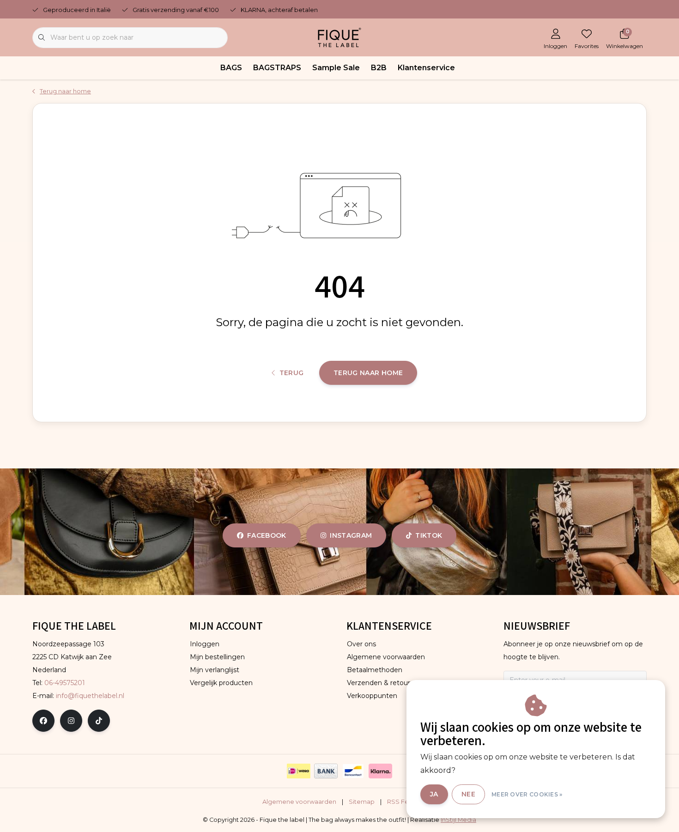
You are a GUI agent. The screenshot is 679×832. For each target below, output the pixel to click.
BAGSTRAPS (277, 67)
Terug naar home (368, 373)
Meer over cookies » (527, 794)
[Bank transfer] (326, 771)
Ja (434, 794)
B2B (379, 67)
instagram (351, 535)
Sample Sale (336, 67)
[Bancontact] (353, 771)
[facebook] (43, 721)
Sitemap (362, 801)
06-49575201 (64, 683)
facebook (266, 535)
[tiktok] (99, 721)
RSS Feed (402, 801)
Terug (291, 373)
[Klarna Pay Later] (380, 771)
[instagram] (71, 721)
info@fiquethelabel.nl (90, 696)
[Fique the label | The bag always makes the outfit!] (339, 36)
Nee (468, 794)
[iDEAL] (298, 771)
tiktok (428, 535)
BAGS (231, 67)
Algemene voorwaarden (299, 801)
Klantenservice (426, 67)
